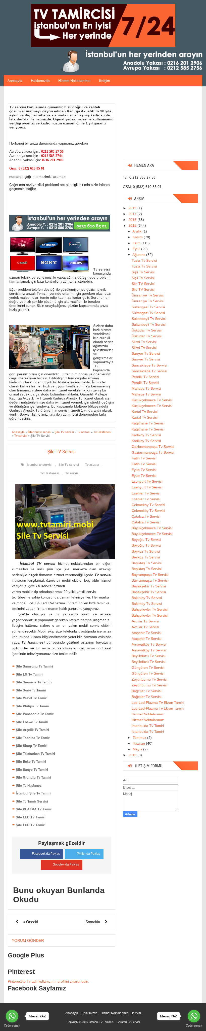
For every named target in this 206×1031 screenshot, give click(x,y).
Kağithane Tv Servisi (148, 423)
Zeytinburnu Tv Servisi (149, 679)
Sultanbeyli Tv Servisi (149, 319)
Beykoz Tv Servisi (146, 551)
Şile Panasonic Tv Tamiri (35, 713)
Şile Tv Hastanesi (29, 785)
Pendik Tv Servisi (145, 377)
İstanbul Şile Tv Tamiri (33, 793)
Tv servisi (72, 473)
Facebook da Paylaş (46, 853)
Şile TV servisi (69, 465)
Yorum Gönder (28, 940)
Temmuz (140, 738)
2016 (132, 220)
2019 (132, 208)
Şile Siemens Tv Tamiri (34, 682)
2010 (132, 755)
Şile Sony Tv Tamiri (31, 690)
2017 (132, 214)
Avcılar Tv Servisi (145, 621)
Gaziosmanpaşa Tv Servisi (153, 447)
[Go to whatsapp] (12, 1016)
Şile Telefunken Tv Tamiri (35, 753)
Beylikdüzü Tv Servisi (148, 656)
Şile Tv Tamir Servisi (32, 801)
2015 (132, 225)
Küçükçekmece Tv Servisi (152, 400)
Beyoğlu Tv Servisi (146, 540)
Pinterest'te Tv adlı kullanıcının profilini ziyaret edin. (48, 981)
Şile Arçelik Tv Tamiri (32, 729)
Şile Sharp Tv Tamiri (31, 745)
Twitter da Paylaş (88, 853)
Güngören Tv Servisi (148, 668)
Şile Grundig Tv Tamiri (33, 777)
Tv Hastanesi (49, 473)
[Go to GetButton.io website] (12, 1025)
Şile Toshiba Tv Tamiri (33, 737)
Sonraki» (92, 922)
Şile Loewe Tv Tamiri (32, 721)
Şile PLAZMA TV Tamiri (34, 809)
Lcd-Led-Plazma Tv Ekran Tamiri (158, 703)
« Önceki (30, 922)
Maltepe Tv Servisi (146, 388)
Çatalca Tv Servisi (146, 516)
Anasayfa (15, 81)
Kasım (138, 237)
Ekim (137, 243)
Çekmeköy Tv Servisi (148, 505)
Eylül (137, 249)
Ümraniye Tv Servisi (148, 295)
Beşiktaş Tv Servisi (147, 563)
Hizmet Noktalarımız (74, 81)
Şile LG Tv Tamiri (29, 674)
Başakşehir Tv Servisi (149, 586)
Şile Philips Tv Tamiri (32, 706)
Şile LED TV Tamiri (30, 817)
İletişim (104, 81)
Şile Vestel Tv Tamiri (31, 697)
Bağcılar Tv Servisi (146, 691)
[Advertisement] (160, 125)
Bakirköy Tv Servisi (147, 598)
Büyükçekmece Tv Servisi (152, 528)
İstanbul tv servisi (39, 465)
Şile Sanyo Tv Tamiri (32, 769)
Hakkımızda (40, 81)
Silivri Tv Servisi (144, 342)
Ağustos (139, 255)
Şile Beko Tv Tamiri (31, 761)
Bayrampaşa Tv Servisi (150, 575)
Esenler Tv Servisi (146, 493)
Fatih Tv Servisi (144, 458)
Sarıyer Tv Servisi (146, 353)
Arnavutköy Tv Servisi (149, 644)
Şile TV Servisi (143, 284)
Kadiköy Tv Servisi (146, 435)
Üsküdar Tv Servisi (147, 330)
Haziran (139, 743)
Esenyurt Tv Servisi (147, 481)
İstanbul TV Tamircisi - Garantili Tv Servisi (114, 1021)
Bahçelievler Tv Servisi (150, 609)
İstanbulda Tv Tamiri (148, 726)
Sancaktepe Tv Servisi (149, 365)
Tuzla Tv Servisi (144, 260)
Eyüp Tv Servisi (144, 470)
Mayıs (138, 749)
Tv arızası (92, 465)
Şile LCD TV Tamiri (30, 824)
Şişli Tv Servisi (143, 272)
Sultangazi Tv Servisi (148, 307)
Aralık (137, 231)
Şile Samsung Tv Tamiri (34, 666)
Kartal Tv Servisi (145, 412)
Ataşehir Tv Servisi (146, 633)
